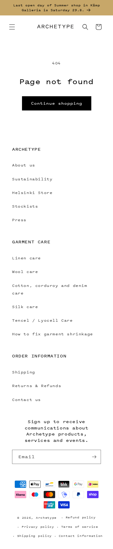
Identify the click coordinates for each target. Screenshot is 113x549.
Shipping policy (34, 536)
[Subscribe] (94, 457)
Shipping (23, 372)
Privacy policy (38, 526)
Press (19, 220)
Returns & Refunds (36, 386)
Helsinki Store (32, 193)
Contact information (81, 536)
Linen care (26, 258)
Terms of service (79, 526)
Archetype (46, 517)
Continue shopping (56, 103)
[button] (12, 27)
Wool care (25, 271)
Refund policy (81, 517)
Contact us (26, 400)
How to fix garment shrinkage (52, 334)
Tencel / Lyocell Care (42, 320)
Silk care (25, 307)
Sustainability (32, 179)
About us (23, 165)
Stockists (25, 206)
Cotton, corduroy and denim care (49, 289)
